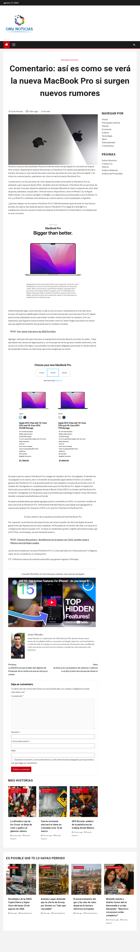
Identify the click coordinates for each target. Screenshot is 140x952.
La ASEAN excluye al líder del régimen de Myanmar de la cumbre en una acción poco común (28, 669)
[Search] (134, 44)
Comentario (17, 696)
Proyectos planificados (27, 314)
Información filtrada (47, 504)
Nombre (16, 732)
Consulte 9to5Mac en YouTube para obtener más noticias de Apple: (52, 574)
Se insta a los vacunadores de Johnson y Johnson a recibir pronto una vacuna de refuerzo (75, 667)
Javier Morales (17, 111)
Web (13, 750)
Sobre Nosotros (109, 160)
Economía (106, 129)
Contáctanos (108, 145)
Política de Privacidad (112, 173)
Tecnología (107, 135)
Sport (104, 139)
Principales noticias (69, 60)
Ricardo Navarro (26, 913)
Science (105, 132)
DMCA (105, 167)
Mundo (105, 126)
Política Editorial (110, 170)
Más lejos (74, 559)
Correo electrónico (20, 741)
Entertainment (108, 142)
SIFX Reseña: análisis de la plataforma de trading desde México (83, 824)
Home (105, 119)
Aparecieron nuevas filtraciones (35, 169)
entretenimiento (114, 867)
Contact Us (107, 163)
